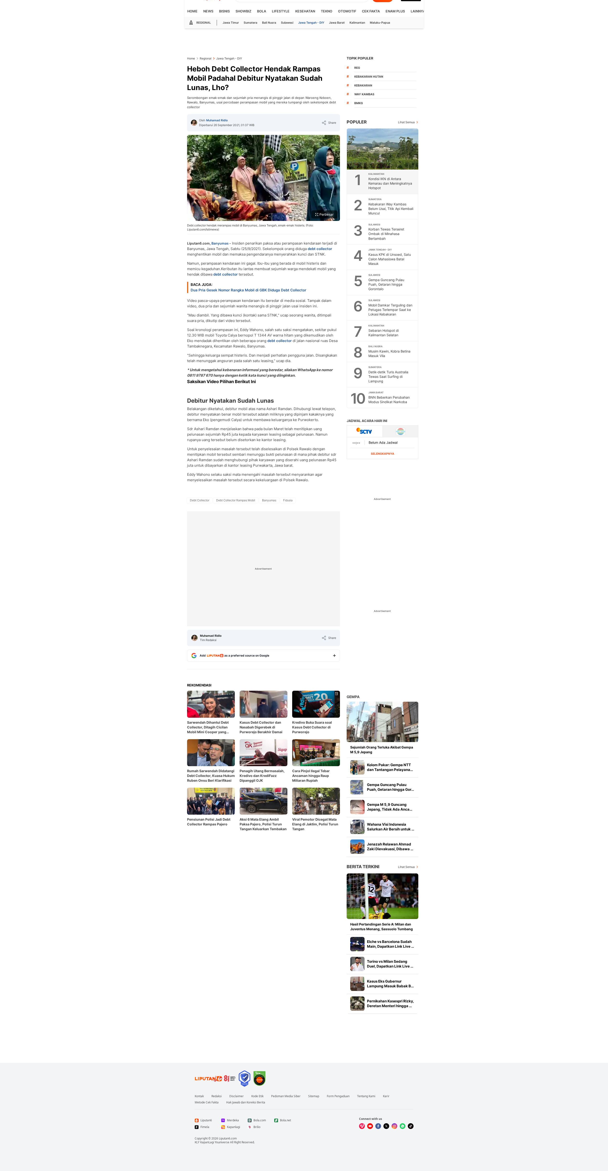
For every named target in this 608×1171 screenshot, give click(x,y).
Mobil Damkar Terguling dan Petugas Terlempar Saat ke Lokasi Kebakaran (390, 309)
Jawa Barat (337, 22)
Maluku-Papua (380, 22)
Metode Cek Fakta (207, 1102)
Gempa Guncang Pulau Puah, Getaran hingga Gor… (390, 787)
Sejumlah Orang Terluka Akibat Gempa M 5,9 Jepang (381, 749)
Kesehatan (305, 11)
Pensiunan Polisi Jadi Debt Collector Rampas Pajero (208, 821)
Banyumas (220, 243)
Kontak (199, 1096)
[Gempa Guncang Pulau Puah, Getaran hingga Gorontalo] (357, 787)
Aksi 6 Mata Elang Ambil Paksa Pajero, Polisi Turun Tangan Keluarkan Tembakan (263, 824)
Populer (357, 121)
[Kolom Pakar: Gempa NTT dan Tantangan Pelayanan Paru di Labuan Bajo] (357, 767)
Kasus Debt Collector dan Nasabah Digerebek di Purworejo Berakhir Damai (261, 727)
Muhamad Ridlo (217, 120)
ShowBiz (243, 11)
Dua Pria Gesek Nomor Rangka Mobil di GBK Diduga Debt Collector (248, 290)
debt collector (320, 248)
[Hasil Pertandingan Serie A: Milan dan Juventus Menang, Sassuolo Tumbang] (382, 896)
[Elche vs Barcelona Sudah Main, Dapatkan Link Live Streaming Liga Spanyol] (357, 944)
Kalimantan (357, 22)
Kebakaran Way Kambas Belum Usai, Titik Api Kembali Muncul (390, 208)
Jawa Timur (231, 22)
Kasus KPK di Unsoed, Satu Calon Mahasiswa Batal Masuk (389, 259)
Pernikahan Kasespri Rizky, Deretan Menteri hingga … (390, 1003)
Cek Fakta (371, 11)
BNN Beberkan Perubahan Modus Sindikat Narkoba (389, 399)
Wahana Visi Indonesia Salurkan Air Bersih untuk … (390, 826)
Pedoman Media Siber (286, 1096)
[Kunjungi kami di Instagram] (394, 1126)
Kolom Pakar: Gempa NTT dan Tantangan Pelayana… (390, 767)
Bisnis (224, 11)
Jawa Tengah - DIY (311, 22)
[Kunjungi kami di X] (386, 1126)
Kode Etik (257, 1096)
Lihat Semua (406, 122)
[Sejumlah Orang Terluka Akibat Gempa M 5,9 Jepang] (382, 722)
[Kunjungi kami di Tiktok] (411, 1126)
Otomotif (347, 11)
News (208, 11)
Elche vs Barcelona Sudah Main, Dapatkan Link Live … (390, 944)
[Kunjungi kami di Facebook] (378, 1126)
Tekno (326, 11)
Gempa (353, 697)
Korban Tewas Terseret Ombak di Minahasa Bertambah (386, 233)
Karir (386, 1096)
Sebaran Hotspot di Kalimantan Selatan (383, 332)
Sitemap (313, 1096)
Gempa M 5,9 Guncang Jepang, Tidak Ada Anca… (389, 807)
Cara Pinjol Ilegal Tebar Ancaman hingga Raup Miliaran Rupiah (311, 775)
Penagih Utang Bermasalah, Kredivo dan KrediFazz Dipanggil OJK (262, 775)
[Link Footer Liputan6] (215, 1078)
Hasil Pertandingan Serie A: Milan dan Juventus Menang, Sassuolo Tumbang (381, 926)
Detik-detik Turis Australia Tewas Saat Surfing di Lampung (388, 376)
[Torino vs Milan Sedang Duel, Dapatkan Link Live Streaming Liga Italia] (357, 964)
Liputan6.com (228, 1138)
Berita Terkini (363, 866)
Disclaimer (236, 1096)
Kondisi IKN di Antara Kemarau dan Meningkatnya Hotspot (390, 183)
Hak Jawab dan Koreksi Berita (245, 1102)
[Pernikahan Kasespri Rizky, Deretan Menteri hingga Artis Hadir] (357, 1003)
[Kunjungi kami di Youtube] (370, 1126)
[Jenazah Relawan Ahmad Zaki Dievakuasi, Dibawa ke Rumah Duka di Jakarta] (357, 846)
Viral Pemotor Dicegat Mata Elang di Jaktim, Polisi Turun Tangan (315, 824)
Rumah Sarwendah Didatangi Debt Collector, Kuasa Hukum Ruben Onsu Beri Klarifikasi (211, 775)
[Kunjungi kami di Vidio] (362, 1126)
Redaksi (216, 1096)
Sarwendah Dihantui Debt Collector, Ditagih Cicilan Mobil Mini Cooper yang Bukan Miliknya (208, 727)
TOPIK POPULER (360, 58)
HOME (192, 11)
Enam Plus (395, 11)
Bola (261, 11)
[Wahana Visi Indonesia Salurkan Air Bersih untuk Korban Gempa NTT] (357, 827)
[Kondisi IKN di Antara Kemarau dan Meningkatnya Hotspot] (383, 149)
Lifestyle (281, 11)
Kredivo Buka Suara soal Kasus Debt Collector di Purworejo (312, 727)
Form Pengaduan (338, 1096)
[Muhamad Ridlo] (194, 123)
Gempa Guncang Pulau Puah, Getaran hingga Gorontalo (386, 284)
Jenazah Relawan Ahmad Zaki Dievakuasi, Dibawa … (390, 846)
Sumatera (250, 22)
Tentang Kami (366, 1096)
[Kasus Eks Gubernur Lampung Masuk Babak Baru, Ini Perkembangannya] (357, 984)
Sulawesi (287, 22)
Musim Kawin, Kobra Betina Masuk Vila (389, 353)
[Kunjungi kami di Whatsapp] (402, 1126)
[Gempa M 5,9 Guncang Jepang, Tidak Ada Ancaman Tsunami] (357, 807)
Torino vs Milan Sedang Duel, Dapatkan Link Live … (390, 963)
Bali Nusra (269, 22)
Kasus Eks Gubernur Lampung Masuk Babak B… (390, 983)
